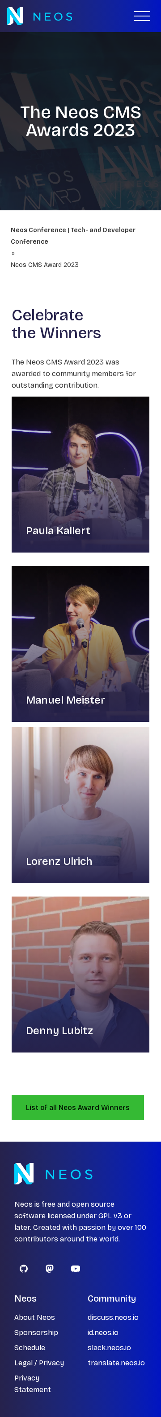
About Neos (34, 1317)
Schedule (29, 1347)
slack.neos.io (109, 1347)
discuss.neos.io (113, 1317)
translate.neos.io (116, 1363)
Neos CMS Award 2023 (45, 265)
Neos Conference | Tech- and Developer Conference (73, 236)
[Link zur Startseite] (39, 16)
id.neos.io (103, 1332)
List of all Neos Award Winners (78, 1107)
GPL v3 (110, 1216)
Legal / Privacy (39, 1363)
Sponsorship (36, 1332)
